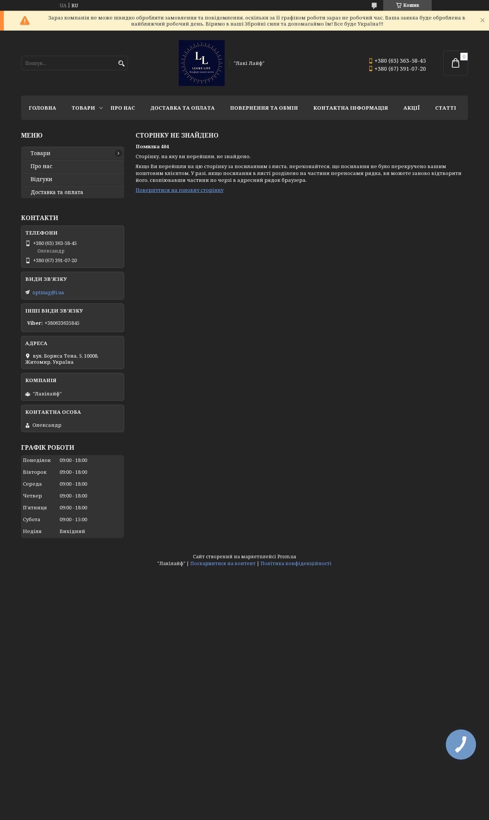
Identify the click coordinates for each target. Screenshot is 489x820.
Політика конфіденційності (296, 563)
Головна (42, 107)
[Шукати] (121, 63)
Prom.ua (286, 556)
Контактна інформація (350, 107)
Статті (445, 107)
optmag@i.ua (48, 292)
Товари (83, 107)
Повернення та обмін (264, 107)
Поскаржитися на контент (223, 563)
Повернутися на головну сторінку (179, 189)
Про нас (122, 107)
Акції (411, 107)
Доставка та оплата (182, 107)
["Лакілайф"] (202, 63)
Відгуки (41, 179)
